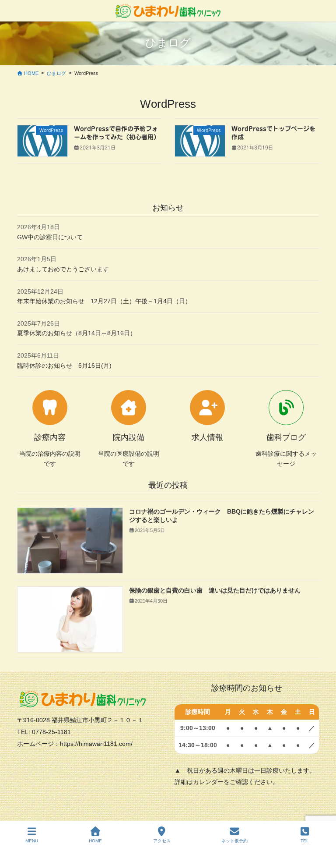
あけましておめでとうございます (63, 269)
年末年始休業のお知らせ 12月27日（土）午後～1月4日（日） (104, 301)
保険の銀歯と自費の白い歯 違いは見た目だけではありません (215, 590)
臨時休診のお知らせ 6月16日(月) (64, 365)
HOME (95, 840)
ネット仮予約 (234, 840)
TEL (305, 840)
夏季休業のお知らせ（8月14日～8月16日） (76, 333)
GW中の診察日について (50, 237)
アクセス (162, 840)
